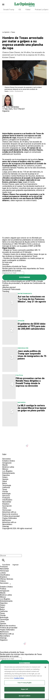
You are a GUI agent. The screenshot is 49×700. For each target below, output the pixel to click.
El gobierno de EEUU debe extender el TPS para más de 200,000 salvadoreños (31, 326)
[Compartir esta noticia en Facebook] (10, 118)
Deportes (21, 402)
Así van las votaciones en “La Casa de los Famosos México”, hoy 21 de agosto (32, 299)
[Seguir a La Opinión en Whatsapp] (43, 444)
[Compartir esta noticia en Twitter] (16, 118)
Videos (3, 581)
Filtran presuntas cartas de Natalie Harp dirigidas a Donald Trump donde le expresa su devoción (30, 382)
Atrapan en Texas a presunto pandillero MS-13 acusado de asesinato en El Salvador (21, 251)
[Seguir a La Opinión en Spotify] (5, 449)
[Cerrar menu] (2, 551)
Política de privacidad (10, 283)
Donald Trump (8, 9)
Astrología (6, 494)
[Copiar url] (7, 124)
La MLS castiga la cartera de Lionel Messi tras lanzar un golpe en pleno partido (32, 408)
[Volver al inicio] (24, 538)
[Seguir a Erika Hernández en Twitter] (10, 113)
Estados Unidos (8, 461)
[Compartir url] (4, 130)
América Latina (8, 467)
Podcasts (6, 498)
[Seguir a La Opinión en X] (10, 444)
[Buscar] (3, 560)
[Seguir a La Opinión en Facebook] (5, 444)
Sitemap (5, 526)
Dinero (5, 477)
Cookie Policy (19, 678)
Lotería (3, 573)
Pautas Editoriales (9, 518)
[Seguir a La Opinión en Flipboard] (38, 444)
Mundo (5, 465)
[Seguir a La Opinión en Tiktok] (27, 444)
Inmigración (23, 348)
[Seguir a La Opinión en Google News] (33, 444)
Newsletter (6, 502)
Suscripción (7, 506)
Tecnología (6, 485)
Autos (4, 483)
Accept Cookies (24, 696)
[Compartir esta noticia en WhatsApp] (5, 118)
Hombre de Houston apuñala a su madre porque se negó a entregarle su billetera (23, 259)
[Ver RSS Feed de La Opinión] (10, 449)
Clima (4, 508)
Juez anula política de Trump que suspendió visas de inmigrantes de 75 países (32, 355)
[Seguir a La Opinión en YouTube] (22, 444)
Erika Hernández (12, 107)
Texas (13, 32)
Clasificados (7, 500)
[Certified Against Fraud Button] (10, 530)
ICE (20, 9)
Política (19, 375)
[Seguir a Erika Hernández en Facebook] (5, 113)
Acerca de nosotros (10, 514)
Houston (5, 264)
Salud (4, 481)
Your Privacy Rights (24, 682)
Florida (5, 491)
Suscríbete (6, 565)
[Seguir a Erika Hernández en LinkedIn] (16, 113)
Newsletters (7, 524)
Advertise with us (9, 512)
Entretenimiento (25, 293)
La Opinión (5, 32)
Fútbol (28, 9)
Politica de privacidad (10, 516)
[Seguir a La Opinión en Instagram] (16, 444)
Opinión (21, 320)
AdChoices (6, 520)
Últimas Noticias (6, 579)
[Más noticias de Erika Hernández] (7, 96)
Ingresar (16, 565)
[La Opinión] (24, 4)
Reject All (24, 689)
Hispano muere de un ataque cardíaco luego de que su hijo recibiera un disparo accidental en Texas (24, 255)
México (5, 469)
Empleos (5, 504)
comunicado (36, 152)
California (6, 487)
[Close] (45, 667)
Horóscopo (6, 510)
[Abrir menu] (3, 4)
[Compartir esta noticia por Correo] (21, 118)
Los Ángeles (7, 471)
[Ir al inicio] (24, 433)
